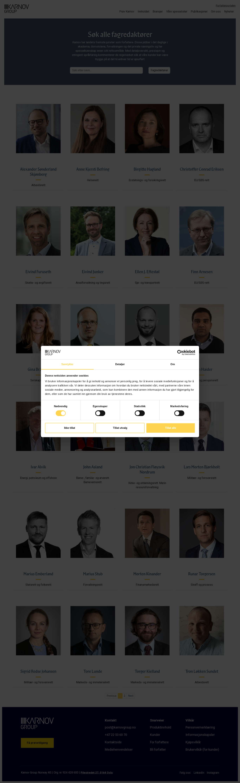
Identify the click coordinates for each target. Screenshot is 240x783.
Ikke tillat (69, 427)
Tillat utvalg (120, 427)
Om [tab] (172, 364)
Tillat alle (170, 427)
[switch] (100, 413)
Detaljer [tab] (120, 364)
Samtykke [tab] (67, 364)
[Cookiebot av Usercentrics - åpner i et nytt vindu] (179, 352)
